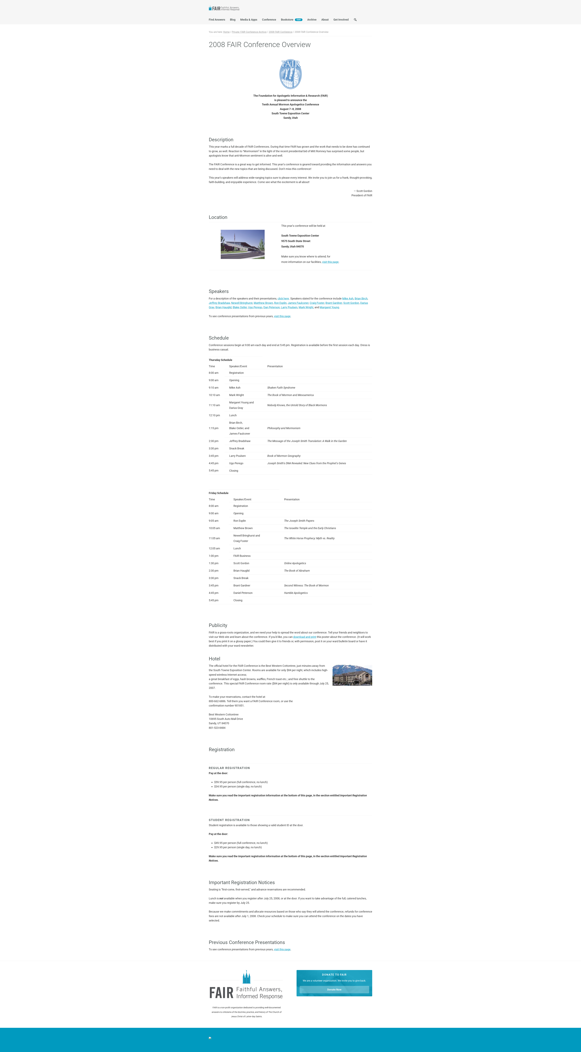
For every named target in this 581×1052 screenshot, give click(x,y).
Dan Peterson (271, 307)
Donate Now (334, 989)
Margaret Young (329, 307)
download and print (304, 636)
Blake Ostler (240, 307)
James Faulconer (298, 302)
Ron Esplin (280, 302)
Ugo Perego (255, 307)
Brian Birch (361, 298)
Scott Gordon (351, 302)
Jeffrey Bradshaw (219, 302)
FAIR (239, 8)
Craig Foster (317, 302)
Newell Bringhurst (242, 302)
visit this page (330, 261)
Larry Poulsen (289, 307)
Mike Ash (347, 298)
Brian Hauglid (223, 307)
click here (283, 298)
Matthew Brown (263, 302)
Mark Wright (306, 307)
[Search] (355, 20)
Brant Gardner (333, 302)
